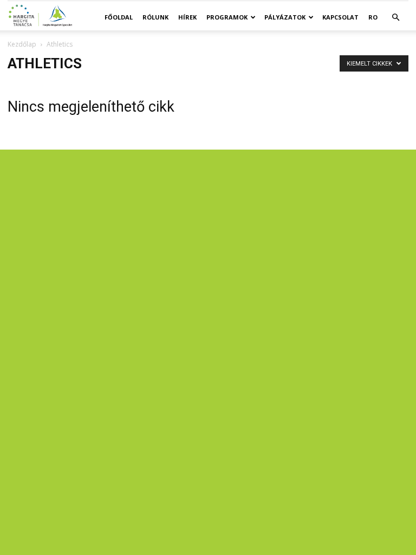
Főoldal (119, 17)
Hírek (187, 17)
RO (373, 17)
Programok (227, 17)
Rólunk (155, 17)
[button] (395, 17)
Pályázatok (285, 17)
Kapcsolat (340, 17)
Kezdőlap (22, 44)
